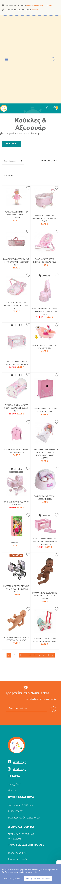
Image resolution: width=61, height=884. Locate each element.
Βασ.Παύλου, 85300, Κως (20, 805)
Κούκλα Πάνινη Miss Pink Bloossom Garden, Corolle (16, 215)
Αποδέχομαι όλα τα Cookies (38, 879)
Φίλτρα (10, 144)
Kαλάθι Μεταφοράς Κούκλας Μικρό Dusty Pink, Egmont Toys (16, 262)
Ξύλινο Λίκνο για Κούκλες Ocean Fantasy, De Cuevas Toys (16, 408)
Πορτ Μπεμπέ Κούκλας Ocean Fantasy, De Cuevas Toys (16, 305)
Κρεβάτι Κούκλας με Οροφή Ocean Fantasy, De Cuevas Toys (44, 311)
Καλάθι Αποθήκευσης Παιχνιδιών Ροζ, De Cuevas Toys (44, 218)
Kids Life (12, 790)
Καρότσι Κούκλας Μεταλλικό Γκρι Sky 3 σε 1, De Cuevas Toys (16, 589)
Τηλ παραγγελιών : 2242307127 (24, 817)
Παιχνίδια (11, 133)
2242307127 (37, 10)
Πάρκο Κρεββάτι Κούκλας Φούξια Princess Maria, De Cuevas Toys (45, 541)
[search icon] (54, 59)
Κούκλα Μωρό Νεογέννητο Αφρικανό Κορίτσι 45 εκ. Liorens (44, 596)
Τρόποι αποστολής (17, 859)
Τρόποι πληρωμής (17, 852)
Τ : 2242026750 (15, 811)
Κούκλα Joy (16, 542)
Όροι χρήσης (14, 784)
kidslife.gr (19, 762)
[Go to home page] (1, 133)
